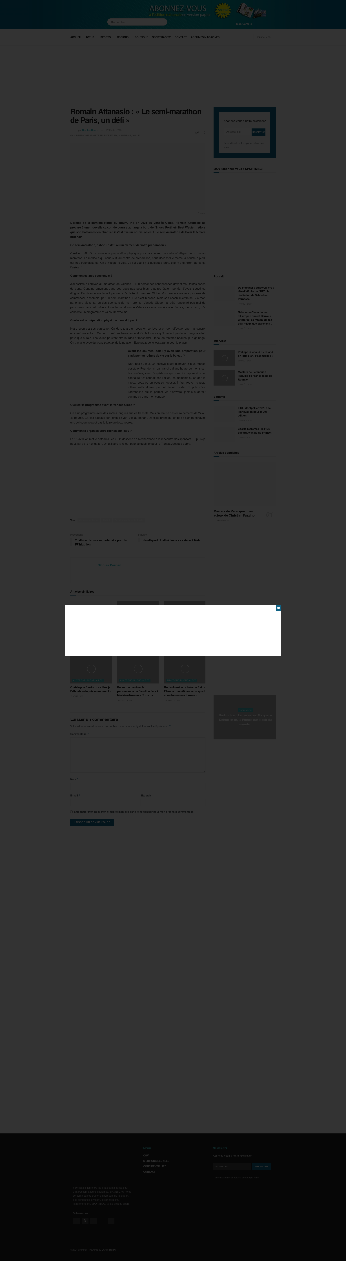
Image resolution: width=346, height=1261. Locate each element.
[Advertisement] (173, 630)
